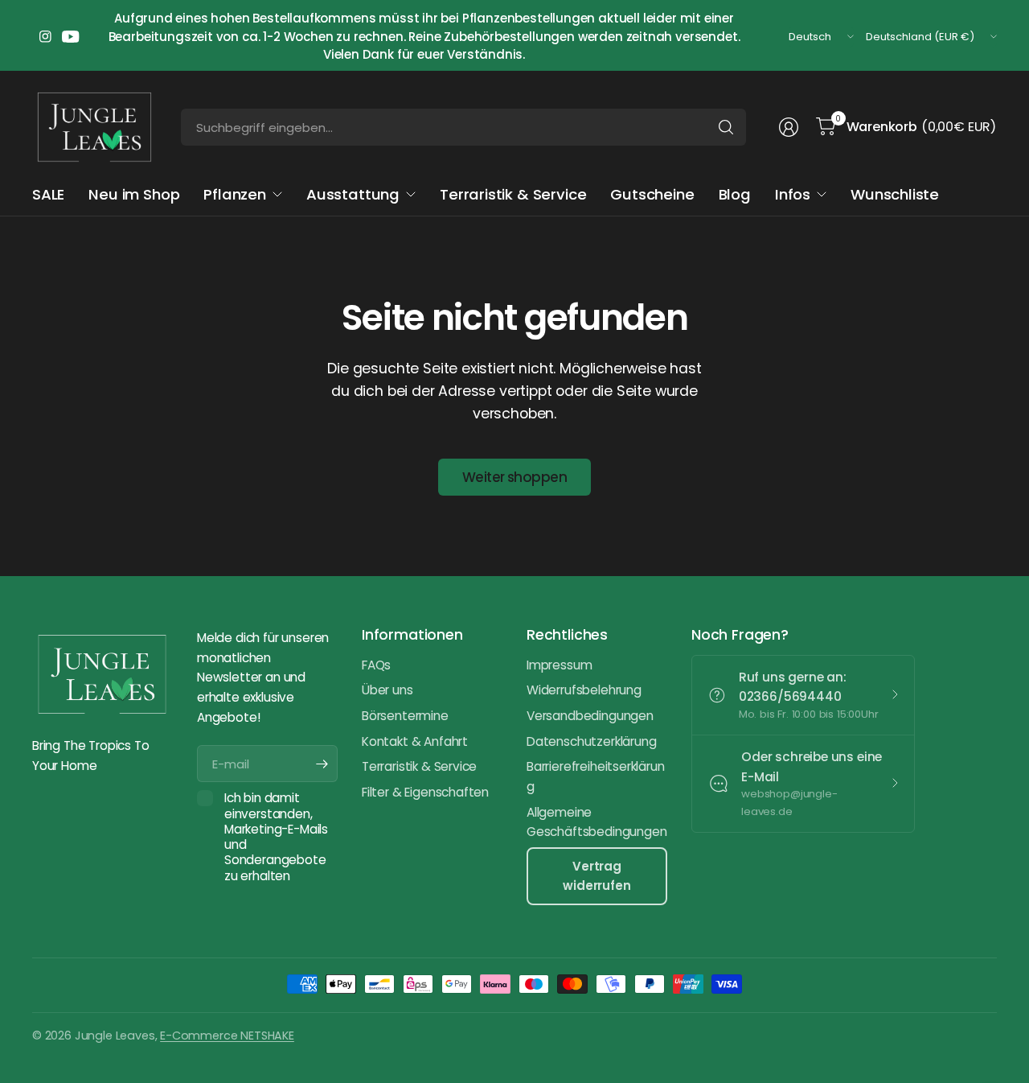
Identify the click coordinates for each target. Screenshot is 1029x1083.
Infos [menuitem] (792, 194)
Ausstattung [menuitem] (353, 194)
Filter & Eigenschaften (425, 792)
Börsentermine (405, 715)
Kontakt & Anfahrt (415, 741)
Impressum (559, 665)
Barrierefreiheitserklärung (596, 776)
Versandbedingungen (590, 715)
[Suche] (726, 127)
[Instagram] (45, 37)
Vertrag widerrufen (596, 876)
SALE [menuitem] (48, 194)
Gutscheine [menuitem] (652, 194)
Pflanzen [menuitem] (234, 194)
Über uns (387, 690)
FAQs (376, 665)
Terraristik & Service (419, 766)
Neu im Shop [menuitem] (133, 194)
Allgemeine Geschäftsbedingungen (596, 822)
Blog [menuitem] (735, 194)
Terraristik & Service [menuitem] (513, 194)
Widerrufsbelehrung (584, 690)
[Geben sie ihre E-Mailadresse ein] (321, 763)
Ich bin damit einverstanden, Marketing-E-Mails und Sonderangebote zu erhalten (276, 836)
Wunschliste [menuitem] (895, 194)
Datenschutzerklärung (591, 741)
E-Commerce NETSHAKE (227, 1035)
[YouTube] (71, 37)
